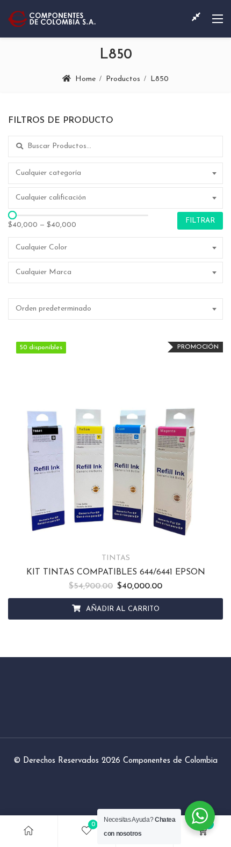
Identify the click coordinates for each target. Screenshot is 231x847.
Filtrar (200, 220)
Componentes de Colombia (170, 761)
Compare (116, 533)
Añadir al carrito (123, 609)
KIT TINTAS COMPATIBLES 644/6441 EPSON (115, 572)
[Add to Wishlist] (89, 533)
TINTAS (116, 558)
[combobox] (115, 173)
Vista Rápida (143, 533)
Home (85, 79)
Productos (123, 79)
